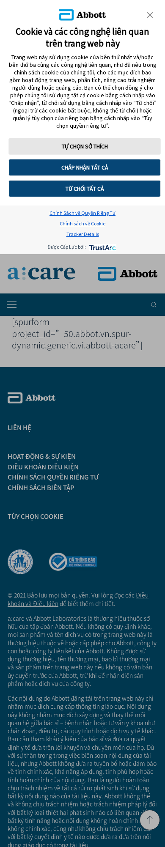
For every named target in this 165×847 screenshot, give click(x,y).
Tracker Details (82, 234)
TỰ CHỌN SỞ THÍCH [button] (85, 146)
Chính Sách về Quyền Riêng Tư (83, 213)
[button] (150, 15)
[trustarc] (102, 247)
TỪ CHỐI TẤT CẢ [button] (85, 188)
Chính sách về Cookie (82, 223)
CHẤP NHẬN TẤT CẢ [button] (84, 167)
